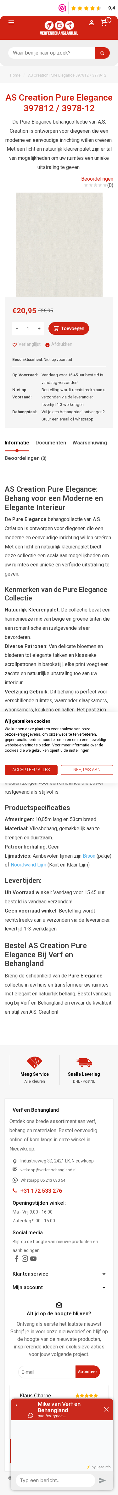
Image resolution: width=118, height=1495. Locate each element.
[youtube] (33, 1260)
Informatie (17, 443)
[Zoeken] (102, 53)
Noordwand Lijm (28, 865)
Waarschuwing (89, 443)
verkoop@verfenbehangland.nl (48, 1170)
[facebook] (16, 1260)
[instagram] (25, 1260)
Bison (89, 856)
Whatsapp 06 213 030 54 (42, 1180)
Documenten (51, 443)
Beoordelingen (97, 179)
